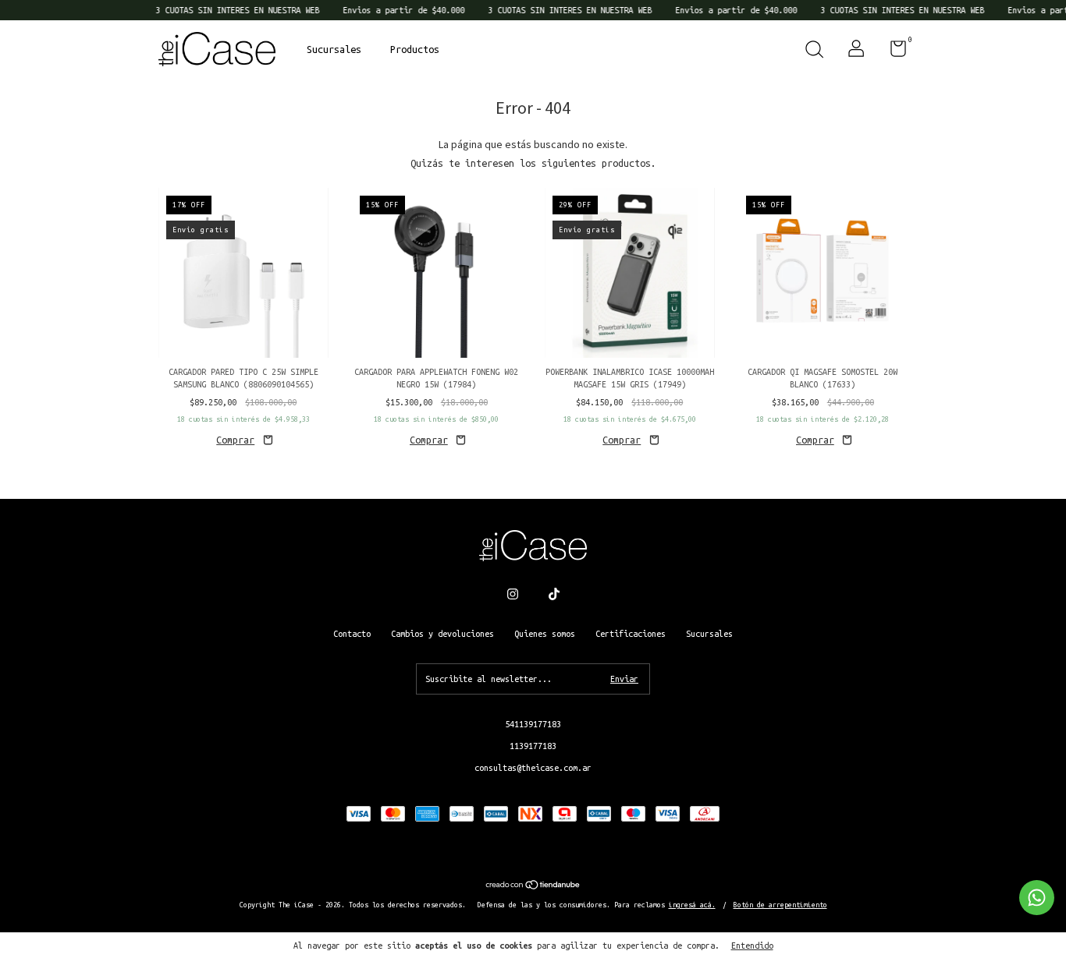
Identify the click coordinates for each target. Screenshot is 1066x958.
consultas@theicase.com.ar (533, 767)
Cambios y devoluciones (442, 633)
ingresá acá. (692, 905)
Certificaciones (630, 633)
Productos (414, 49)
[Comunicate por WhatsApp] (1036, 897)
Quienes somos (544, 633)
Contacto (352, 633)
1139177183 (533, 746)
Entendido (752, 945)
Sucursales (334, 49)
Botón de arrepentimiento (780, 905)
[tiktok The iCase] (554, 594)
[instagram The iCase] (512, 594)
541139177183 (533, 724)
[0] (892, 52)
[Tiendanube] (533, 886)
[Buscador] (814, 51)
